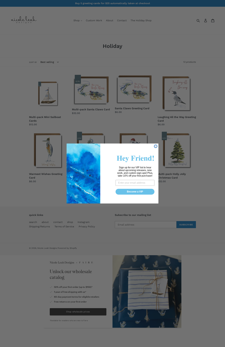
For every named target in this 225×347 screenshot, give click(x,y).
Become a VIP (135, 191)
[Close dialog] (155, 146)
